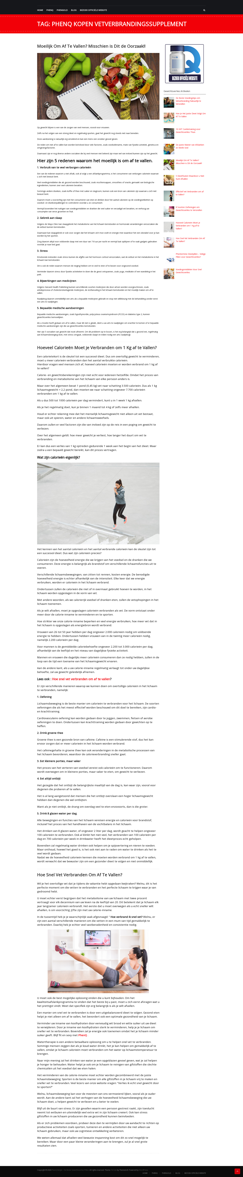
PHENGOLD (62, 10)
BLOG (73, 10)
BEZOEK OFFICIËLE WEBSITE (93, 10)
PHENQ (49, 10)
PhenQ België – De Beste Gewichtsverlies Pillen (70, 1170)
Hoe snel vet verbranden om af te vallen (81, 679)
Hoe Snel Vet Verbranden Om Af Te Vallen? (79, 875)
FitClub (114, 1170)
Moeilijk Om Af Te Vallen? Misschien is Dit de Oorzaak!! (91, 46)
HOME (40, 10)
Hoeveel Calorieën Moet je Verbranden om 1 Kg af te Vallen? (97, 347)
